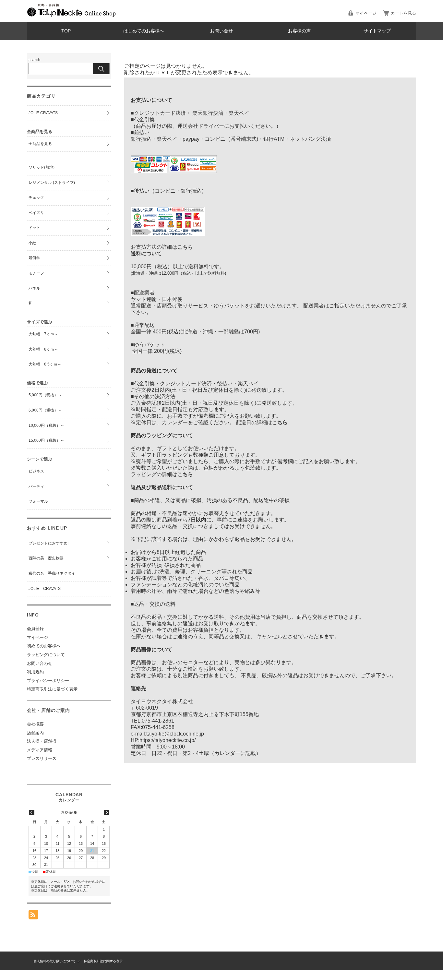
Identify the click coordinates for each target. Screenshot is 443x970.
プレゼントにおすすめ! (48, 543)
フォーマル (38, 501)
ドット (34, 227)
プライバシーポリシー (48, 680)
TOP (66, 31)
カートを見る (403, 13)
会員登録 (35, 628)
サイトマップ (377, 31)
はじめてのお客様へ (143, 31)
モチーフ (36, 273)
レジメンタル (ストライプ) (52, 182)
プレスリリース (41, 758)
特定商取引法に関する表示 (103, 961)
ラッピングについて (46, 654)
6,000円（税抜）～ (45, 410)
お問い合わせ (39, 663)
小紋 (32, 243)
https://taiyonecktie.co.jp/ (167, 740)
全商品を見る (40, 143)
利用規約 (35, 671)
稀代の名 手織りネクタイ (52, 573)
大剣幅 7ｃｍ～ (43, 334)
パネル (34, 288)
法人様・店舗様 (41, 741)
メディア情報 (39, 750)
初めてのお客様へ (44, 645)
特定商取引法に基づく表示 (52, 689)
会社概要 (35, 724)
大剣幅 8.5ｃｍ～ (45, 364)
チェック (36, 197)
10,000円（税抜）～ (46, 425)
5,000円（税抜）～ (45, 395)
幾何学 (34, 258)
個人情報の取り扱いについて (54, 961)
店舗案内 (35, 732)
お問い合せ (221, 31)
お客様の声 (299, 31)
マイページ (366, 13)
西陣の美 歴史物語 (46, 558)
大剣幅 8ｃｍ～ (43, 349)
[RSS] (33, 916)
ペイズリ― (38, 212)
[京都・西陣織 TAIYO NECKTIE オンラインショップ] (71, 15)
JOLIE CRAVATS (43, 113)
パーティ (36, 486)
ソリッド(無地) (41, 167)
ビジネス (36, 471)
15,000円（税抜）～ (46, 440)
